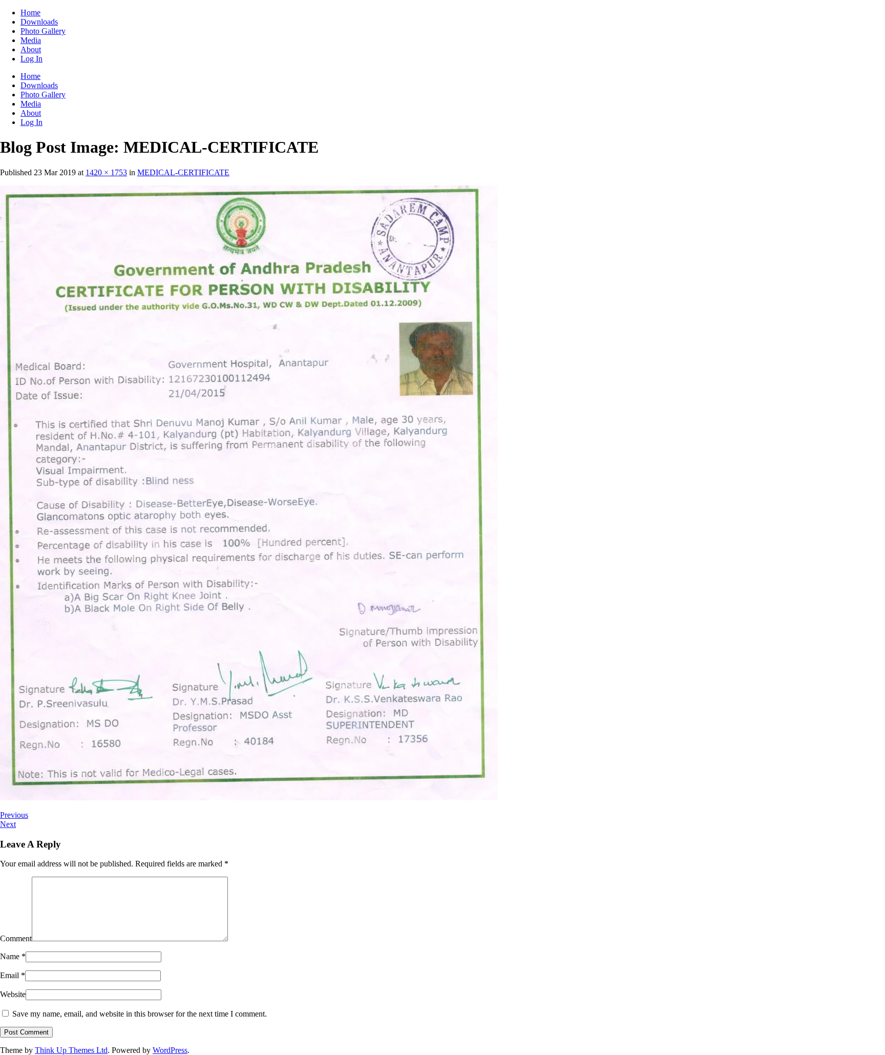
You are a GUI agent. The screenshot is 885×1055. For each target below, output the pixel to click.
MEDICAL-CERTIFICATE (183, 172)
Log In (31, 58)
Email (12, 975)
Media (30, 40)
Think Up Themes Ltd (71, 1050)
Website (13, 994)
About (30, 49)
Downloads (39, 21)
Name (13, 956)
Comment (16, 938)
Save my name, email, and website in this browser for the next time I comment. (139, 1013)
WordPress (170, 1050)
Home (30, 12)
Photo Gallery (43, 31)
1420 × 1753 (106, 172)
